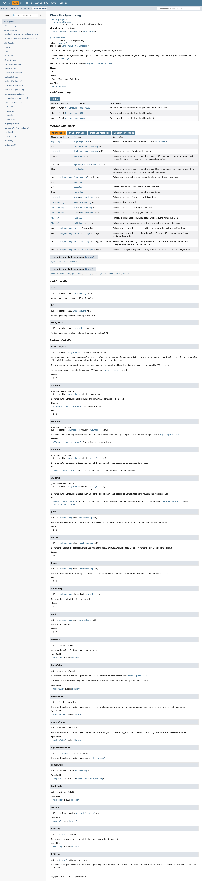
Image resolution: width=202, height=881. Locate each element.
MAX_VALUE (10, 56)
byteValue (56, 262)
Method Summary (11, 30)
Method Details (9, 60)
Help (61, 3)
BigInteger (56, 141)
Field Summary (9, 26)
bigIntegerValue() (12, 124)
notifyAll (99, 274)
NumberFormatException (64, 470)
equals (77, 164)
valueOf (77, 228)
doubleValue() (11, 119)
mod (75, 202)
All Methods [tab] (58, 133)
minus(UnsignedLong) (14, 90)
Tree (27, 3)
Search (54, 3)
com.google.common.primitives (15, 8)
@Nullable (86, 164)
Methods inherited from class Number (22, 34)
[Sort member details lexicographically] (41, 15)
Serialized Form (59, 86)
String (54, 218)
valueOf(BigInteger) (14, 73)
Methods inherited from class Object (21, 39)
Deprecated (36, 3)
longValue (78, 192)
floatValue (79, 169)
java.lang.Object (58, 20)
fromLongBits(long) (13, 64)
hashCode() (10, 132)
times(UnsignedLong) (14, 94)
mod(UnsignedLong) (14, 102)
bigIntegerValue (82, 141)
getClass (76, 274)
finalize (64, 274)
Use (22, 3)
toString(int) (10, 145)
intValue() (9, 107)
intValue (78, 187)
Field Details (8, 43)
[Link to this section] (73, 92)
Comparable (74, 32)
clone (53, 274)
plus (76, 208)
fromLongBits (80, 177)
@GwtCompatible (57, 38)
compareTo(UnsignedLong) (17, 128)
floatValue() (10, 115)
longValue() (10, 111)
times (76, 213)
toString (78, 218)
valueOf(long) (11, 68)
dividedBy (78, 151)
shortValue (69, 262)
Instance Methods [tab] (99, 133)
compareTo (78, 146)
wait (110, 274)
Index (46, 3)
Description (8, 22)
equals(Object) (11, 136)
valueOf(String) (12, 77)
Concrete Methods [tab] (124, 133)
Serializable (58, 32)
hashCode (78, 182)
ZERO (7, 47)
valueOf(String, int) (13, 81)
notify (87, 274)
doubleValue (80, 156)
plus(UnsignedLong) (14, 85)
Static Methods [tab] (77, 133)
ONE (7, 51)
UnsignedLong (40, 8)
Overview (5, 3)
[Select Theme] (66, 3)
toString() (9, 141)
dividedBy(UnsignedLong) (16, 98)
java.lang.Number (62, 22)
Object (96, 164)
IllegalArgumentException (66, 406)
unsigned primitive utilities (98, 63)
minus (76, 197)
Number (62, 43)
